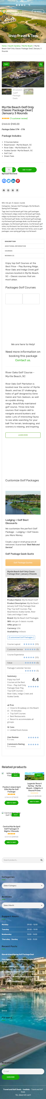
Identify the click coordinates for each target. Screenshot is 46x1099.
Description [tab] (10, 241)
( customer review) (18, 118)
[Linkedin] (13, 179)
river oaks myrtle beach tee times (20, 229)
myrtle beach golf (32, 217)
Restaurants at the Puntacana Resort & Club (20, 977)
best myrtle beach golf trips (17, 212)
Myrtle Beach (27, 46)
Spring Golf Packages (10, 209)
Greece (4, 1011)
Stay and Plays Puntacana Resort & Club (18, 972)
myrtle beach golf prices (19, 224)
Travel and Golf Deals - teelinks (16, 1090)
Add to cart (27, 170)
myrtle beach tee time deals (17, 226)
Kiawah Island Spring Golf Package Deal (18, 954)
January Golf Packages (20, 206)
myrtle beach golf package (31, 219)
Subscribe (11, 1077)
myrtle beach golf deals (11, 219)
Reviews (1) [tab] (9, 255)
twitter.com (19, 5)
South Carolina (14, 46)
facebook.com (17, 5)
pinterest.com (22, 5)
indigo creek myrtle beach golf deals (26, 214)
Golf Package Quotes (23, 563)
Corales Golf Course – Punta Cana (15, 967)
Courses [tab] (8, 251)
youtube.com (24, 5)
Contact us (22, 360)
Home (4, 46)
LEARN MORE (23, 435)
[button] (41, 64)
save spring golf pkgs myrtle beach (23, 231)
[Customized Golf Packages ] (21, 637)
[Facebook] (4, 179)
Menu (39, 12)
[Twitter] (9, 179)
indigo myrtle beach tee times (13, 217)
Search (41, 860)
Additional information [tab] (15, 246)
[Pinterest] (18, 179)
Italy (3, 1000)
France (4, 1005)
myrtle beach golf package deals (14, 221)
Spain (4, 994)
